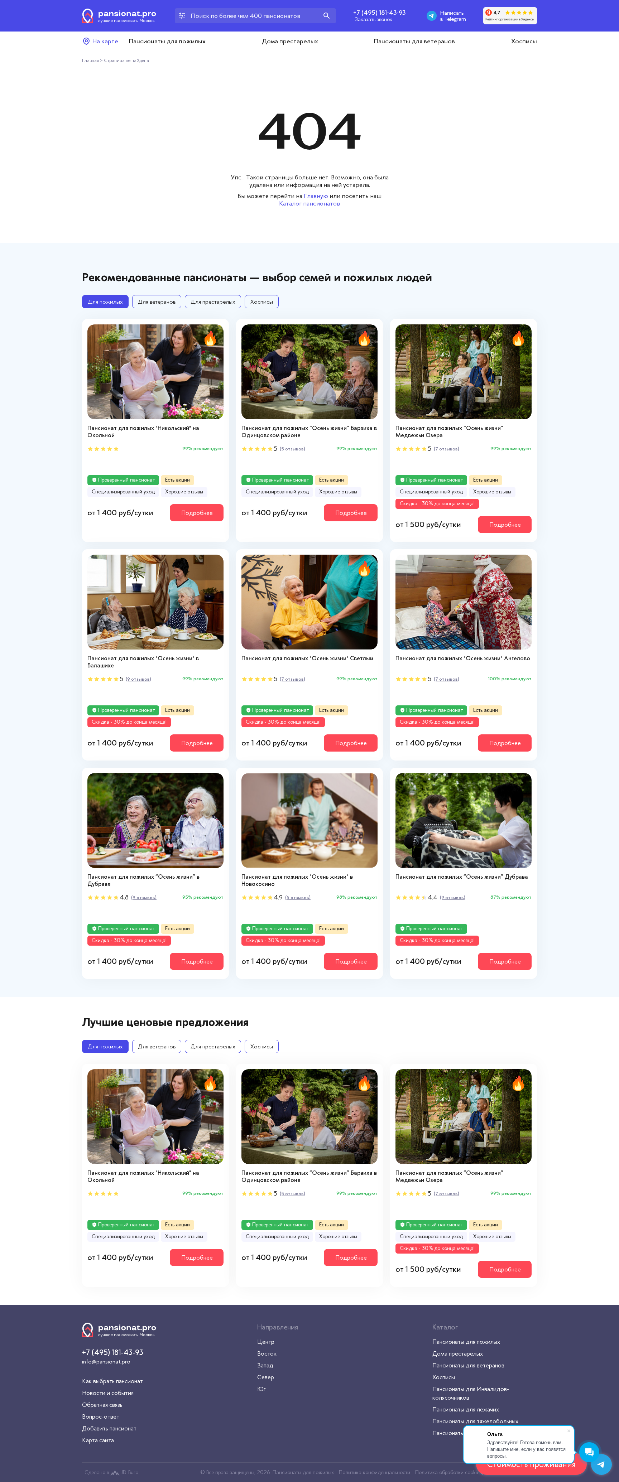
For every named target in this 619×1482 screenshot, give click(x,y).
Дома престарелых (290, 41)
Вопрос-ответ (100, 1416)
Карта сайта (98, 1440)
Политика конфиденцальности (374, 1472)
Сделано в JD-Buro (111, 1472)
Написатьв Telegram (453, 16)
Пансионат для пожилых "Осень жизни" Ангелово (462, 658)
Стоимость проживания (531, 1464)
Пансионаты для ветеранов (414, 41)
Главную (316, 196)
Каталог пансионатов (309, 203)
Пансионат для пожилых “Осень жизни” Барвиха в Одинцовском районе (309, 432)
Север (265, 1377)
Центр (265, 1341)
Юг (261, 1388)
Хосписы (524, 41)
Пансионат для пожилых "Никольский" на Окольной (143, 432)
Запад (265, 1365)
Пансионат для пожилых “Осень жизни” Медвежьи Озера (449, 432)
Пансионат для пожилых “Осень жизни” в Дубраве (143, 880)
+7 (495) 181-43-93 (379, 12)
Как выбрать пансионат (112, 1381)
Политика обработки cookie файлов (456, 1472)
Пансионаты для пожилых (167, 41)
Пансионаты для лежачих (465, 1409)
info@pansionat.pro (106, 1361)
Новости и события (108, 1392)
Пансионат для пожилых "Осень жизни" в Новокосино (297, 880)
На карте (105, 41)
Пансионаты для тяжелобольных (475, 1421)
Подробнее (197, 512)
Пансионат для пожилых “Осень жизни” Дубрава (461, 876)
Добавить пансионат (109, 1428)
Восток (267, 1353)
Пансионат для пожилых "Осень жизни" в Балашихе (143, 662)
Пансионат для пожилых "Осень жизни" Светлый (307, 658)
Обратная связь (102, 1404)
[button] (218, 371)
